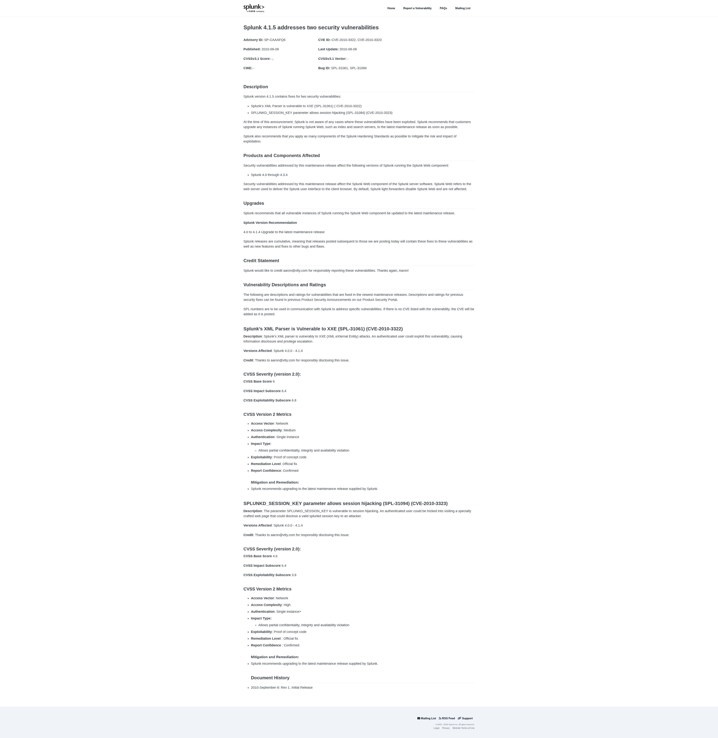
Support (467, 718)
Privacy (446, 728)
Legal (436, 728)
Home (391, 8)
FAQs (443, 8)
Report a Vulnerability (417, 8)
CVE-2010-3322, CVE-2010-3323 (357, 40)
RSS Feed (448, 718)
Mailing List (462, 8)
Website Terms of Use (463, 728)
